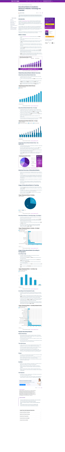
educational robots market (26, 36)
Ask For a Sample (49, 24)
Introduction (11, 19)
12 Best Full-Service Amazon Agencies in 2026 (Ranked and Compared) (29, 405)
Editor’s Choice (12, 20)
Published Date (51, 31)
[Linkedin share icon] (40, 12)
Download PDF (28, 384)
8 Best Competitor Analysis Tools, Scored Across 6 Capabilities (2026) (29, 404)
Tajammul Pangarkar (22, 12)
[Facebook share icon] (39, 12)
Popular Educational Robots (13, 29)
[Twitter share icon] (42, 12)
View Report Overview (50, 25)
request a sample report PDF (34, 70)
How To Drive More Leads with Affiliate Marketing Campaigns (28, 401)
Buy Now (49, 36)
